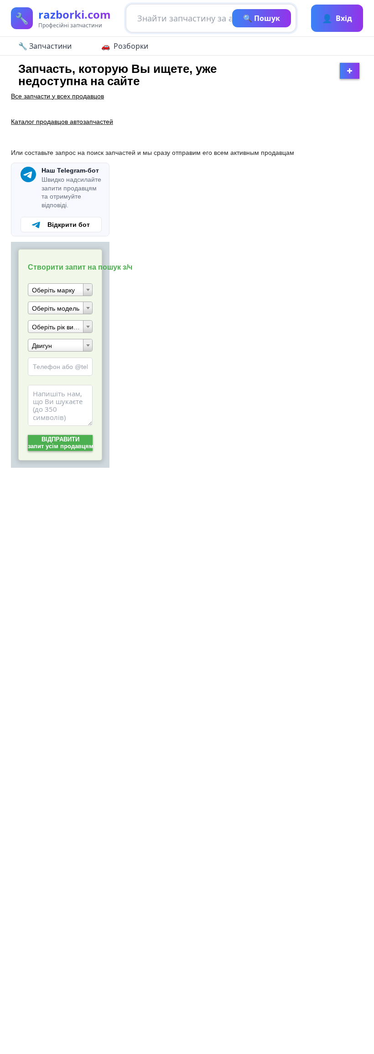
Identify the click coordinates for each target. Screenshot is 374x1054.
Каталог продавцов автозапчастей (62, 121)
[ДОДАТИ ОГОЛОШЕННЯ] (349, 71)
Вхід (337, 18)
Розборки (131, 46)
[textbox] (60, 290)
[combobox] (60, 289)
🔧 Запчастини (45, 46)
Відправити (60, 443)
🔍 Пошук (261, 18)
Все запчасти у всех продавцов (57, 96)
